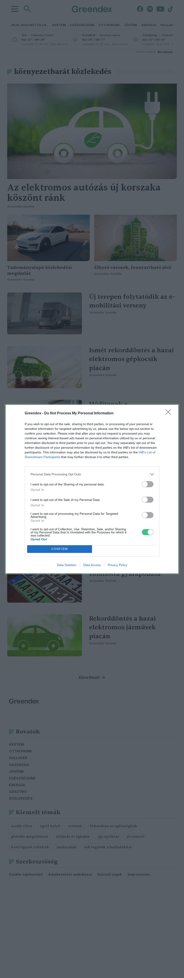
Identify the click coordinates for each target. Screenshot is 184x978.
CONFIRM (59, 549)
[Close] (169, 413)
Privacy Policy (117, 565)
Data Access (92, 565)
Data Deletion (66, 565)
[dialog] (92, 489)
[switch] (147, 484)
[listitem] (92, 474)
